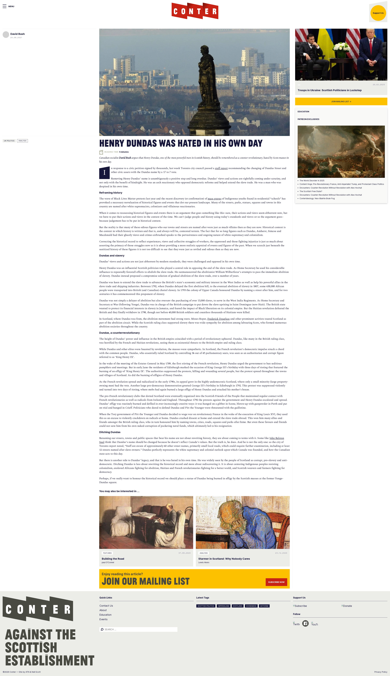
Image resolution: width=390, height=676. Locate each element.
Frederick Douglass (218, 319)
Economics (251, 606)
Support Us (378, 13)
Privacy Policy (380, 672)
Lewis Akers (203, 562)
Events (103, 619)
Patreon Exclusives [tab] (308, 119)
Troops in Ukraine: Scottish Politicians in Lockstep (330, 90)
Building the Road (113, 558)
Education (105, 614)
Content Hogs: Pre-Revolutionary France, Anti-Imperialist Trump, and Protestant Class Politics (342, 184)
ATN (27, 672)
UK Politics (9, 141)
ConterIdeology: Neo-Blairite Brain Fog (317, 198)
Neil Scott (36, 672)
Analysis (22, 141)
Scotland (237, 606)
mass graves (214, 199)
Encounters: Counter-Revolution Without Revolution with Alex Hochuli (331, 188)
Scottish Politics (206, 606)
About (103, 610)
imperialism (223, 606)
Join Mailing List (341, 101)
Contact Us (106, 605)
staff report (221, 168)
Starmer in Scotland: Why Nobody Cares (224, 558)
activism (264, 606)
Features (107, 553)
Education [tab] (303, 111)
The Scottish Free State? (311, 191)
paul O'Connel (108, 562)
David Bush (17, 33)
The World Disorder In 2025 (312, 180)
